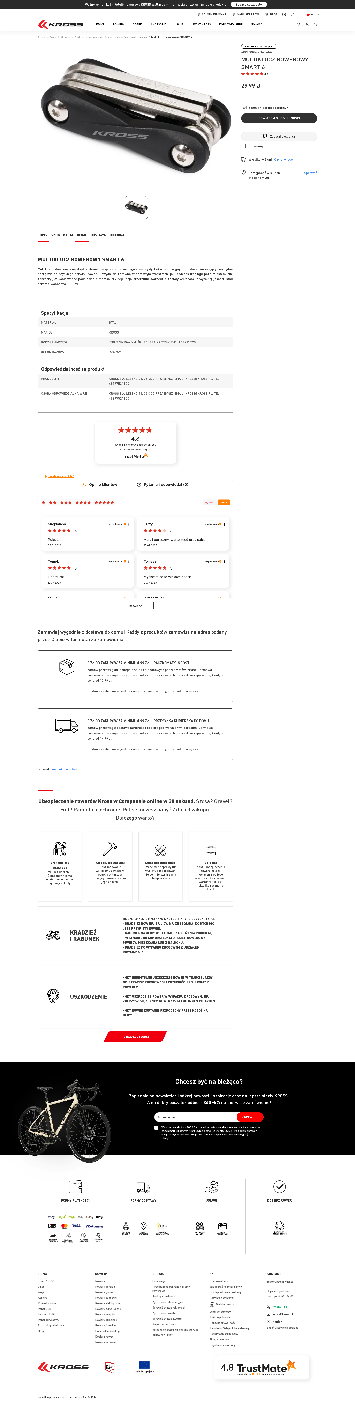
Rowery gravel (104, 1292)
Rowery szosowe (106, 1297)
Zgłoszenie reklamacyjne (167, 1302)
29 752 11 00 (281, 1307)
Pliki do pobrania (220, 1317)
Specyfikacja (62, 235)
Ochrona (117, 235)
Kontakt (278, 1321)
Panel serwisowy (48, 1319)
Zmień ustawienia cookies (282, 1327)
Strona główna (47, 37)
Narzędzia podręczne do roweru (127, 37)
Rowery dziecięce (106, 1319)
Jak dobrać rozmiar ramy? (226, 1286)
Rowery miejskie (105, 1314)
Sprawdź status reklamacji (168, 1307)
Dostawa (98, 235)
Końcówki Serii (219, 1281)
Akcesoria (66, 37)
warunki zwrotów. (65, 769)
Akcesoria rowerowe (90, 37)
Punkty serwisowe (163, 1296)
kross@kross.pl (283, 1314)
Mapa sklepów (248, 14)
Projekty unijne (47, 1303)
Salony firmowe (214, 14)
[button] (313, 14)
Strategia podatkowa (51, 1325)
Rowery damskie (105, 1325)
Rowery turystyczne (108, 1308)
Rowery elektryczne (107, 1303)
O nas (41, 1286)
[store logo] (60, 24)
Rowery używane (105, 1342)
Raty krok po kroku (222, 1297)
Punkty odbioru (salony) (224, 1333)
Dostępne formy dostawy (225, 1292)
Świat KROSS (46, 1281)
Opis (43, 235)
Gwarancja (158, 1281)
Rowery (100, 1281)
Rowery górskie (105, 1286)
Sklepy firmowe (219, 1339)
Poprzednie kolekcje (107, 1331)
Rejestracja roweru (164, 1324)
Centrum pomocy (220, 1311)
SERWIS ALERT (162, 1335)
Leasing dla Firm (48, 1314)
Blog (273, 14)
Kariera (42, 1297)
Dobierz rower (104, 1336)
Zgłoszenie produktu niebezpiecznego (175, 1329)
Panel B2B (44, 1308)
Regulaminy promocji (222, 1345)
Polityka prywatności (223, 1322)
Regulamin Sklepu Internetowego (230, 1328)
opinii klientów (135, 444)
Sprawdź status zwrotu (167, 1318)
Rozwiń (133, 605)
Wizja (41, 1292)
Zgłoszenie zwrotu (164, 1313)
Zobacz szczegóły (249, 4)
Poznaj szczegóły (135, 1036)
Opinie (82, 235)
